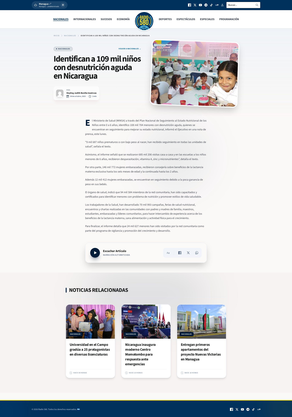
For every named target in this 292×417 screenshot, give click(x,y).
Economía (123, 19)
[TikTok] (211, 5)
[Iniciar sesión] (222, 5)
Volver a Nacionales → (130, 49)
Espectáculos (186, 19)
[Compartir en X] (188, 252)
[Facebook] (189, 5)
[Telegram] (205, 5)
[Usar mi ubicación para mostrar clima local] (63, 5)
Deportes (165, 19)
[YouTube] (200, 5)
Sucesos (106, 19)
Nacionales (60, 19)
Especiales (207, 19)
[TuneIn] (216, 5)
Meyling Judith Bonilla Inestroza (81, 93)
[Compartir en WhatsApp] (196, 252)
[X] (194, 5)
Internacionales (84, 19)
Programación (229, 19)
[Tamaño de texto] (168, 252)
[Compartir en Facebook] (179, 252)
